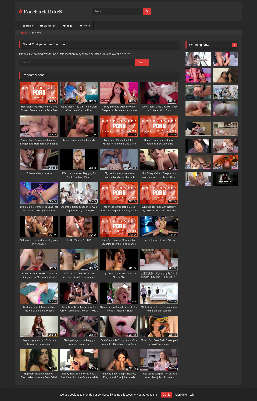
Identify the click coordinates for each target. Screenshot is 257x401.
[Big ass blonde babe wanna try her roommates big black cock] (225, 129)
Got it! (166, 394)
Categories (50, 25)
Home (29, 25)
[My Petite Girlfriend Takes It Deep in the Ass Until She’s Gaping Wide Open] (198, 162)
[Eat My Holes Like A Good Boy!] (225, 108)
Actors (86, 25)
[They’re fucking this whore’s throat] (225, 59)
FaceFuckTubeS (42, 11)
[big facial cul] (198, 146)
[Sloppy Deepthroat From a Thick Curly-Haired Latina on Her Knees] (198, 92)
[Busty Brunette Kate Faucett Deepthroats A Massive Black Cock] (225, 75)
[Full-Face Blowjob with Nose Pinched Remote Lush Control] (198, 75)
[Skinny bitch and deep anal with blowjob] (225, 92)
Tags (69, 25)
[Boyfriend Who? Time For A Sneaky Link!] (198, 129)
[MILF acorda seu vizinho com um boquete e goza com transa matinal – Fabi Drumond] (198, 108)
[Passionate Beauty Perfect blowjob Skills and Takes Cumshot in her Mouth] (198, 179)
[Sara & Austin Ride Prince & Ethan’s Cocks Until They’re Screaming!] (225, 179)
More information (185, 394)
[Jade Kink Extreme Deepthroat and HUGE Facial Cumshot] (225, 162)
